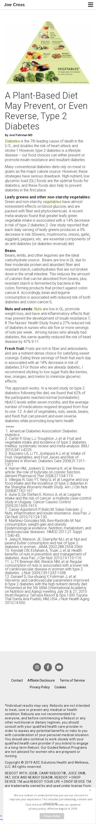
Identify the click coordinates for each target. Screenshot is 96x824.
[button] (51, 799)
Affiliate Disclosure (41, 680)
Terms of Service (72, 680)
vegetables (52, 202)
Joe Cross (14, 5)
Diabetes (12, 141)
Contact (17, 680)
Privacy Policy (40, 687)
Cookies (60, 687)
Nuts (38, 309)
